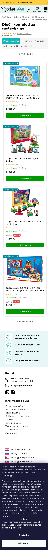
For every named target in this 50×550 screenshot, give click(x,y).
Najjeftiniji (27, 41)
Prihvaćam (24, 543)
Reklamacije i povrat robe (17, 416)
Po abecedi (26, 46)
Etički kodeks (11, 429)
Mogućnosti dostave (15, 409)
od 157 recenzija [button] (24, 33)
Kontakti (9, 419)
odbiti (24, 519)
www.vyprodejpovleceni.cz (23, 457)
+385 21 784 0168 (20, 378)
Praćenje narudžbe (14, 406)
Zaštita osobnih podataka (17, 426)
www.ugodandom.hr (20, 449)
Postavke (24, 535)
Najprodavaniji (10, 46)
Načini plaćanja (12, 413)
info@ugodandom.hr (22, 385)
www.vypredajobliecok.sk (23, 461)
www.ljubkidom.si (19, 453)
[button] (33, 34)
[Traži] (28, 8)
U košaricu (25, 115)
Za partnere (11, 433)
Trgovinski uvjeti (13, 423)
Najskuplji (40, 41)
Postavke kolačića (28, 510)
